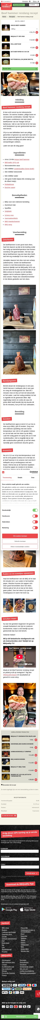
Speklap (23, 938)
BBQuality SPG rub (12, 162)
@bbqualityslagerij (10, 675)
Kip (3, 945)
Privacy (4, 975)
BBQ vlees (5, 928)
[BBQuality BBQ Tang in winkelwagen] (36, 770)
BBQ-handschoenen (12, 221)
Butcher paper (10, 187)
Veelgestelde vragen (26, 967)
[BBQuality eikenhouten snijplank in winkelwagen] (36, 740)
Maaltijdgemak (7, 949)
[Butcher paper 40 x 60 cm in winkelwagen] (37, 55)
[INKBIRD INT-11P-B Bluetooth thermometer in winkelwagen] (36, 779)
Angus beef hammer (21, 159)
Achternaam (5, 856)
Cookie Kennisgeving (27, 971)
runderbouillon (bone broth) (24, 169)
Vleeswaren (25, 945)
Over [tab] (32, 477)
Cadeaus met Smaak (9, 932)
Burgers (4, 930)
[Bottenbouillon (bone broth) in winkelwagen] (37, 63)
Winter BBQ (25, 949)
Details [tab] (20, 477)
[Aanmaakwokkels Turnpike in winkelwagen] (36, 755)
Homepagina (6, 960)
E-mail (3, 864)
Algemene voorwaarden (28, 973)
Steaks (23, 940)
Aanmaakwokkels (11, 218)
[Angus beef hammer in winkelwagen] (37, 32)
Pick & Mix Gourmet (8, 973)
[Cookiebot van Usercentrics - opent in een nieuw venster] (30, 472)
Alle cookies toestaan (20, 536)
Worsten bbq (25, 951)
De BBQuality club (8, 967)
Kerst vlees (5, 943)
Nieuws (4, 971)
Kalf (3, 941)
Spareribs (24, 936)
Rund (22, 934)
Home (4, 16)
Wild (22, 947)
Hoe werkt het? (7, 969)
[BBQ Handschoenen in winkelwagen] (36, 763)
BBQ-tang (8, 225)
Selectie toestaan (20, 541)
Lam (3, 947)
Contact (4, 964)
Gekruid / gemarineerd (9, 938)
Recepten (12, 16)
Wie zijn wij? (24, 969)
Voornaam (4, 848)
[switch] (35, 515)
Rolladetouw (9, 184)
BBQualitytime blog (8, 962)
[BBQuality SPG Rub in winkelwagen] (37, 40)
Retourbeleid (24, 962)
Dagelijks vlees (7, 934)
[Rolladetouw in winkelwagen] (37, 47)
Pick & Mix (24, 928)
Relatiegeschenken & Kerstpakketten (28, 931)
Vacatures (23, 964)
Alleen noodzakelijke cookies (20, 546)
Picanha (4, 951)
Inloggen (25, 1)
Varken (23, 942)
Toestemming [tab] (7, 477)
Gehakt (4, 936)
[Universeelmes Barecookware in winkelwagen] (36, 747)
